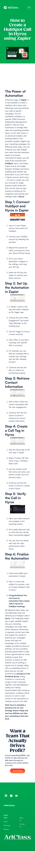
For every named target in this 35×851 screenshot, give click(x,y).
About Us (21, 819)
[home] (11, 7)
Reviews (6, 829)
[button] (29, 7)
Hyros (21, 196)
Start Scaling (17, 771)
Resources (7, 825)
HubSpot (9, 163)
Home (6, 821)
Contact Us (22, 825)
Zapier (24, 100)
